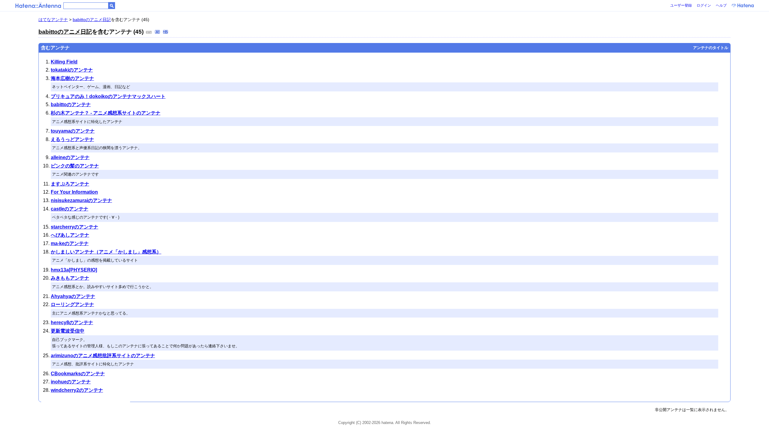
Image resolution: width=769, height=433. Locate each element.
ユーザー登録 (681, 5)
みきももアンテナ (70, 278)
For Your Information (74, 192)
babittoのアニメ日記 (92, 19)
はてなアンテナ (53, 19)
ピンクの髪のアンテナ (75, 165)
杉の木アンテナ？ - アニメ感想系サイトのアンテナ (105, 112)
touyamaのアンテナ (73, 131)
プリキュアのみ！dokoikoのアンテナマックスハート (108, 96)
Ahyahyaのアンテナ (73, 296)
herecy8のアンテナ (72, 322)
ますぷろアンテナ (70, 183)
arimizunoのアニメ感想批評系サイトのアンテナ (103, 355)
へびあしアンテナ (70, 235)
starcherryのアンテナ (74, 226)
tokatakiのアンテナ (72, 69)
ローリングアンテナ (72, 304)
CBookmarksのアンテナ (78, 373)
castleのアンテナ (69, 208)
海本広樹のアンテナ (72, 78)
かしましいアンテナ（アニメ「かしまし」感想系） (106, 251)
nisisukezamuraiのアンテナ (81, 200)
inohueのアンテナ (71, 381)
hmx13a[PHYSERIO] (74, 269)
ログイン (704, 5)
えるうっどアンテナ (72, 139)
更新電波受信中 (67, 330)
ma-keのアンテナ (70, 243)
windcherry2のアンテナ (77, 390)
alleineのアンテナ (70, 157)
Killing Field (64, 61)
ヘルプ (721, 5)
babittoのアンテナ (71, 104)
